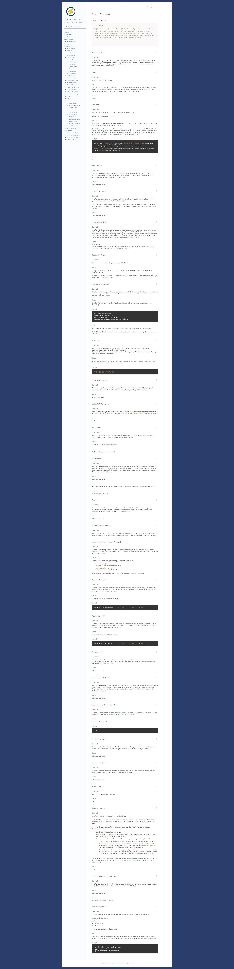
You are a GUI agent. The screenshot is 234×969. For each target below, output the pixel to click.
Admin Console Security (73, 135)
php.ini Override (136, 38)
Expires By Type (138, 29)
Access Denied (146, 33)
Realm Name (126, 511)
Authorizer (97, 35)
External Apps (70, 57)
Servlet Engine (73, 66)
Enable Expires (116, 29)
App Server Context (74, 123)
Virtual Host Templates (73, 87)
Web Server (72, 69)
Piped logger (72, 71)
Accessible (107, 29)
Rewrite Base (98, 38)
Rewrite (69, 98)
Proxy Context (73, 114)
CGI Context (72, 117)
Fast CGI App (72, 60)
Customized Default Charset (124, 35)
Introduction (68, 34)
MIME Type (98, 31)
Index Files (131, 31)
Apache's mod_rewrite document (132, 860)
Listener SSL (70, 85)
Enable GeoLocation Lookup (121, 38)
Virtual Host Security (72, 94)
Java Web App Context (75, 105)
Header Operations (150, 29)
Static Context (73, 103)
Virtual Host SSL (71, 96)
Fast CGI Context (73, 110)
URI (95, 29)
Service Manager (71, 41)
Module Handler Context (76, 126)
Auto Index (139, 31)
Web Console (68, 130)
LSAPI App (72, 64)
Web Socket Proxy (72, 128)
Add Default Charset (108, 35)
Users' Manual (76, 22)
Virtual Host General (72, 91)
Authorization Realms (126, 510)
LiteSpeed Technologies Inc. (118, 963)
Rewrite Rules (107, 38)
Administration (68, 39)
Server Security (71, 55)
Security (66, 44)
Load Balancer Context (75, 119)
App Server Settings (72, 78)
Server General (71, 48)
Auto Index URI (103, 493)
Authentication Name (100, 33)
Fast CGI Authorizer (74, 62)
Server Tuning (70, 53)
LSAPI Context (73, 112)
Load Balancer (73, 73)
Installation (67, 37)
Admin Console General (73, 133)
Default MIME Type (121, 31)
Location (99, 29)
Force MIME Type (108, 31)
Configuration (68, 46)
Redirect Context (73, 121)
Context (69, 101)
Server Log (69, 50)
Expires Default (127, 29)
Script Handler (70, 76)
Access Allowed (135, 33)
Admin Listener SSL (72, 139)
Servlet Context (73, 107)
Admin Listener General (73, 137)
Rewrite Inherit (149, 35)
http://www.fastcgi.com (106, 663)
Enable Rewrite (138, 35)
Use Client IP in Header (99, 900)
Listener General (71, 82)
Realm (146, 31)
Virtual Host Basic (71, 89)
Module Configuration (73, 80)
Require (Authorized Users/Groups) (119, 33)
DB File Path (110, 900)
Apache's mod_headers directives (124, 328)
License (66, 32)
